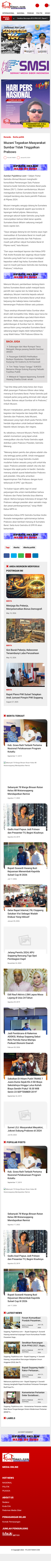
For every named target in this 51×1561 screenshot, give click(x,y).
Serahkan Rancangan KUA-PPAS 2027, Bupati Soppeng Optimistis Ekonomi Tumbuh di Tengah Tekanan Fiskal (34, 1344)
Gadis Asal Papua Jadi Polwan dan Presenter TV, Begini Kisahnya (25, 831)
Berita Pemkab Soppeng (27, 1326)
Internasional (8, 13)
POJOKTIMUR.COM (32, 1550)
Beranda (7, 137)
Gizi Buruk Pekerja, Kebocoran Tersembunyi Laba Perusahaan (22, 652)
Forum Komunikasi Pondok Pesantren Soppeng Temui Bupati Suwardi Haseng (33, 1319)
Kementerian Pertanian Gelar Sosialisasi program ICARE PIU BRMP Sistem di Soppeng (33, 1394)
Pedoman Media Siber (11, 1510)
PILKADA (6, 1491)
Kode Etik (6, 1506)
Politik (39, 13)
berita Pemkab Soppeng (27, 1376)
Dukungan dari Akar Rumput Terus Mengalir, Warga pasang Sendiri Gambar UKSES (25, 349)
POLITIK (5, 1487)
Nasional (21, 13)
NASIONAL (7, 1483)
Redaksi (5, 1502)
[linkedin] (35, 555)
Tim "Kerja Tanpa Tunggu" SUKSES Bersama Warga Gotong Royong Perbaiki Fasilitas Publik (25, 369)
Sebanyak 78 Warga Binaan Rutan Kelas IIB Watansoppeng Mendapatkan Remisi (25, 790)
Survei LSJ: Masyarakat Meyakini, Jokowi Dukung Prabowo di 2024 (25, 1129)
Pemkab (30, 13)
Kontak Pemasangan (11, 1522)
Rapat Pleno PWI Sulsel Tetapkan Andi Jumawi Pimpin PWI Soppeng (24, 696)
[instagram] (14, 1471)
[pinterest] (28, 555)
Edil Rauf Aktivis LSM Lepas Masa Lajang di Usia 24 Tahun (25, 996)
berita (17, 547)
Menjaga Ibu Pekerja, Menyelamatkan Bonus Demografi (24, 607)
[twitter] (14, 555)
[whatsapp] (21, 555)
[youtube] (17, 1471)
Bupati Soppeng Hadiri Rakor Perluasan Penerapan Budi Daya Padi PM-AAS (33, 1369)
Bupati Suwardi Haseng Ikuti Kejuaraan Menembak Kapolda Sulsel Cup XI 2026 (24, 871)
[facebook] (7, 555)
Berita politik (18, 137)
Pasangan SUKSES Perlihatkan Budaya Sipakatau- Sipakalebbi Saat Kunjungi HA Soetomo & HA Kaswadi (23, 359)
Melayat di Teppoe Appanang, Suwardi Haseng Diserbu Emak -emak (25, 378)
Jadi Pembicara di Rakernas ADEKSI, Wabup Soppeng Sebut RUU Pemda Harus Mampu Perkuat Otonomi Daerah (24, 1038)
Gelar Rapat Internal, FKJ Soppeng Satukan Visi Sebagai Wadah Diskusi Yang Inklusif (25, 913)
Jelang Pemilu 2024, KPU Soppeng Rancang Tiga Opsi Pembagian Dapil (22, 955)
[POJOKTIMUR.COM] (13, 9)
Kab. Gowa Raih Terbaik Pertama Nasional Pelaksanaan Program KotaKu (25, 748)
